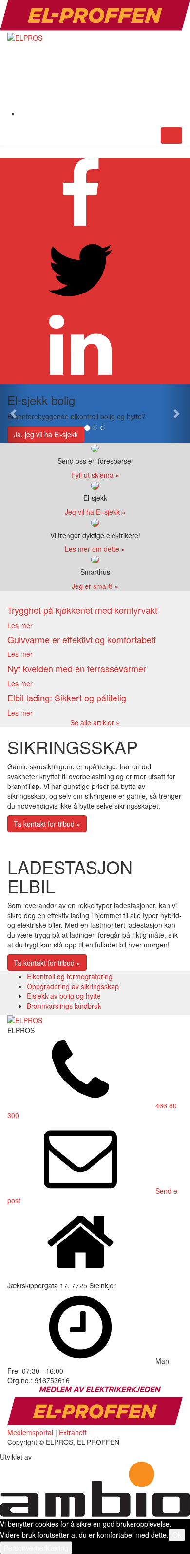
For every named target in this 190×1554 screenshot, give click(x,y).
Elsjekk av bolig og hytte (64, 996)
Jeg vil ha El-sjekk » (95, 512)
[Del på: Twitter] (80, 304)
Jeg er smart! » (95, 586)
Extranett (73, 1432)
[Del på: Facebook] (80, 228)
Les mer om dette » (95, 549)
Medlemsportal (30, 1432)
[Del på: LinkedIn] (80, 379)
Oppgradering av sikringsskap (73, 986)
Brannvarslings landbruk (64, 1006)
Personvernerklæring (36, 1548)
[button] (14, 413)
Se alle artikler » (95, 722)
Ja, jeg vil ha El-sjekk (46, 434)
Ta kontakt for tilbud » (47, 824)
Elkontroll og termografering (70, 976)
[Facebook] (93, 113)
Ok (176, 1535)
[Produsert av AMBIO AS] (95, 1514)
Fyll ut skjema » (95, 475)
